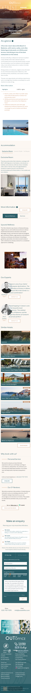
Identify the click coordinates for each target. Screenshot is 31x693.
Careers (3, 656)
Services (22, 216)
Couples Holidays (20, 674)
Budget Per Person (9, 572)
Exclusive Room (7, 151)
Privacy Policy (5, 657)
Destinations (7, 11)
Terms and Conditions (21, 656)
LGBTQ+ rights (21, 89)
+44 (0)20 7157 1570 (22, 477)
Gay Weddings (19, 664)
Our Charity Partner (20, 659)
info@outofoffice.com (22, 610)
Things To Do (19, 676)
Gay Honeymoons (6, 664)
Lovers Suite (18, 151)
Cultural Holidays (20, 673)
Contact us (14, 297)
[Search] (8, 7)
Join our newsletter (6, 654)
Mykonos (27, 11)
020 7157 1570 (6, 610)
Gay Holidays (4, 666)
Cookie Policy (19, 657)
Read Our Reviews (10, 508)
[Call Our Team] (13, 7)
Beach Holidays (5, 676)
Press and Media (19, 654)
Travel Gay (4, 662)
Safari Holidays (5, 674)
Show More (24, 445)
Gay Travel (4, 668)
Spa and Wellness (10, 216)
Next (23, 599)
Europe (14, 11)
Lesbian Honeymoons (7, 673)
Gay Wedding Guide (20, 662)
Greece (20, 11)
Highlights (5, 89)
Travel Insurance (5, 678)
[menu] (3, 7)
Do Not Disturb (5, 659)
